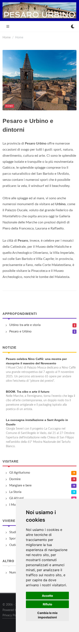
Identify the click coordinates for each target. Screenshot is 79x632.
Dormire (15, 479)
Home (7, 37)
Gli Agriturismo (19, 472)
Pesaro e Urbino (20, 331)
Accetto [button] (47, 595)
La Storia (15, 492)
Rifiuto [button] (47, 604)
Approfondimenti (20, 313)
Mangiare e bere (20, 485)
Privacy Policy (11, 615)
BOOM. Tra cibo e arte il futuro (28, 391)
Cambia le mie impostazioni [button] (47, 615)
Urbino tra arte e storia (24, 325)
